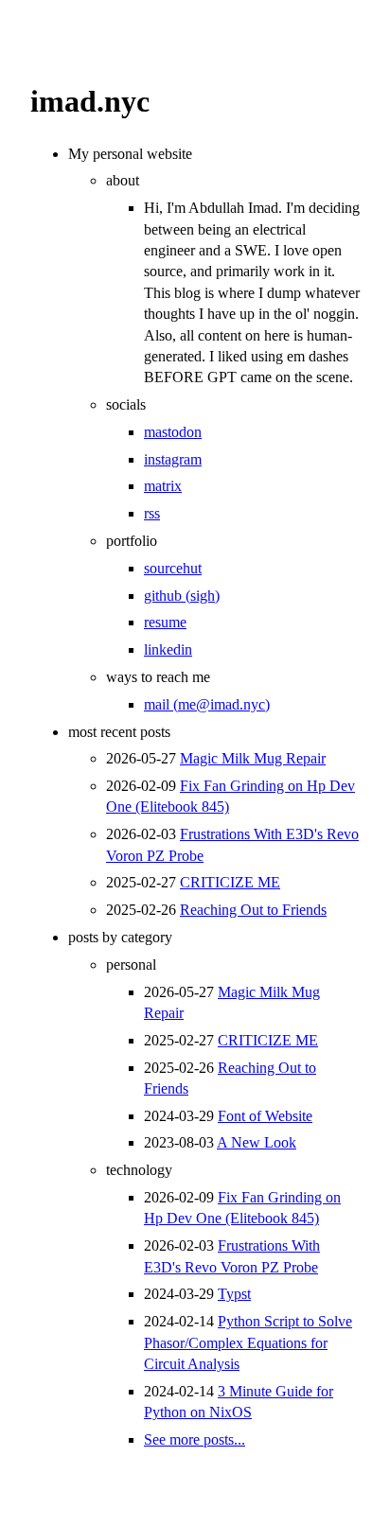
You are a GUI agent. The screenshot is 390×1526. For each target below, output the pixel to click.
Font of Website (265, 1116)
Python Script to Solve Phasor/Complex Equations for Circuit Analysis (248, 1342)
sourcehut (173, 568)
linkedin (168, 649)
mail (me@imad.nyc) (207, 704)
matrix (163, 486)
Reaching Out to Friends (253, 910)
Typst (234, 1294)
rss (152, 513)
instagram (173, 459)
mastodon (173, 432)
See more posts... (194, 1439)
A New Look (256, 1142)
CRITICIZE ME (230, 882)
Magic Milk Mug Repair (253, 758)
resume (165, 622)
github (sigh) (182, 596)
